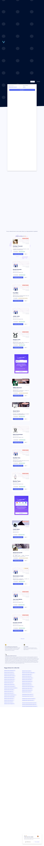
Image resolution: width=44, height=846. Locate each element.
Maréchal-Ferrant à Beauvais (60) (9, 677)
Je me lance (21, 371)
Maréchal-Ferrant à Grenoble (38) (9, 696)
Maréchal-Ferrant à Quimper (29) (27, 681)
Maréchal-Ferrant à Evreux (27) (8, 693)
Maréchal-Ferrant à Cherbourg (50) (9, 686)
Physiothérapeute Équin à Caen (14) (27, 694)
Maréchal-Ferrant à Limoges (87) (9, 703)
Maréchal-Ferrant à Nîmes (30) (26, 676)
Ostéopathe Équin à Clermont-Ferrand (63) (28, 698)
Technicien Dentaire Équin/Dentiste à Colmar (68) (29, 706)
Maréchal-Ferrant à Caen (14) (8, 682)
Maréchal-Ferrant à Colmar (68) (9, 689)
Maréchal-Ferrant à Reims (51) (26, 683)
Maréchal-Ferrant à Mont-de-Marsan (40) (28, 672)
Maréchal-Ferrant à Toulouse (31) (27, 690)
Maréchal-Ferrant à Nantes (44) (26, 674)
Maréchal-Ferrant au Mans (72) (8, 700)
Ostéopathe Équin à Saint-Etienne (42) (28, 700)
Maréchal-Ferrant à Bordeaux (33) (9, 679)
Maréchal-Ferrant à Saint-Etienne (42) (27, 686)
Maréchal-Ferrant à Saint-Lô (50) (27, 688)
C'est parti (22, 89)
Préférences (28, 841)
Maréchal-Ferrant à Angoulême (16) (9, 670)
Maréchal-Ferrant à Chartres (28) (9, 684)
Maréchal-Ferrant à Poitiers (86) (27, 679)
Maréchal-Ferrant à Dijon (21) (8, 691)
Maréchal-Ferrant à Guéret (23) (8, 698)
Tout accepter (37, 841)
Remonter (22, 638)
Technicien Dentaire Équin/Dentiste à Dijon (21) (29, 704)
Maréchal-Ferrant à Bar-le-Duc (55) (9, 675)
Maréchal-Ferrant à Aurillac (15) (8, 672)
